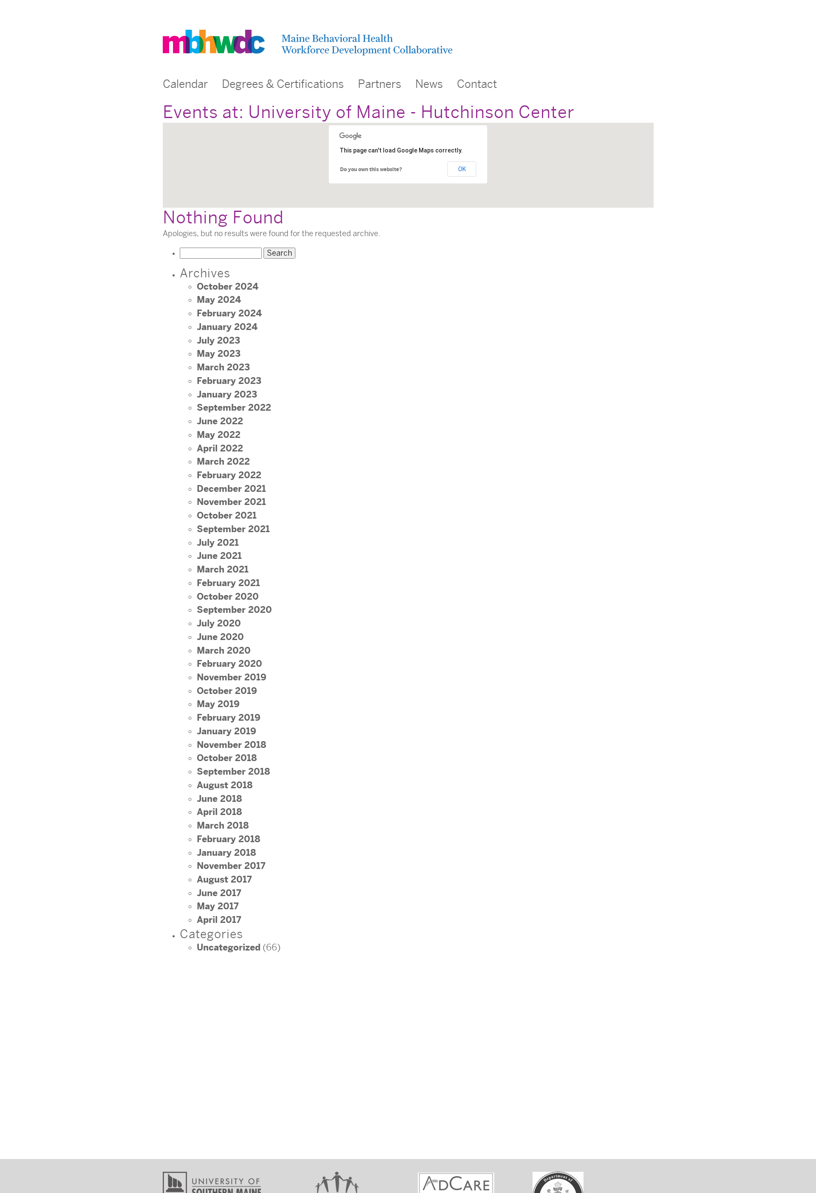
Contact (477, 84)
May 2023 (219, 354)
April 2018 (219, 812)
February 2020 (229, 664)
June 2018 (219, 799)
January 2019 (226, 731)
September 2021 (233, 529)
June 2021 (219, 556)
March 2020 (224, 651)
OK (462, 169)
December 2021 (231, 489)
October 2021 (227, 515)
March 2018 (223, 826)
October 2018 (227, 758)
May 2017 (217, 906)
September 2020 (234, 610)
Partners (379, 84)
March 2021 (223, 569)
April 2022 (220, 448)
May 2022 (219, 435)
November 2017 (231, 866)
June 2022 (220, 421)
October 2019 (227, 691)
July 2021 (218, 543)
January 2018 (226, 853)
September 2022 (234, 408)
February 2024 (229, 313)
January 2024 (227, 327)
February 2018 (228, 839)
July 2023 (218, 341)
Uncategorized (229, 947)
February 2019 (229, 718)
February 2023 (229, 381)
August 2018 (224, 785)
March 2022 (223, 462)
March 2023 (223, 367)
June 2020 (220, 637)
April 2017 (219, 920)
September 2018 (233, 772)
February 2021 (228, 583)
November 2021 (231, 502)
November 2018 (231, 745)
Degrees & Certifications (283, 84)
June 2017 (219, 893)
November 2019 (231, 677)
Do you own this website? (371, 169)
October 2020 (228, 597)
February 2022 (229, 475)
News (429, 84)
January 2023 (227, 394)
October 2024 (227, 287)
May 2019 (218, 704)
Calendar (185, 84)
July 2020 (219, 623)
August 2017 (224, 879)
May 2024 (219, 300)
